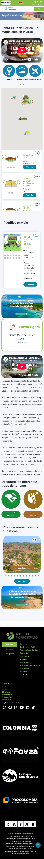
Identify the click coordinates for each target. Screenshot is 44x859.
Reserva (30, 284)
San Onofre (25, 656)
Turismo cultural (33, 514)
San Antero (25, 662)
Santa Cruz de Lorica (29, 675)
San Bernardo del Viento (31, 665)
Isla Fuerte (24, 669)
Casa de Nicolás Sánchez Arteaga (27, 209)
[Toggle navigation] (39, 9)
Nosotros (7, 683)
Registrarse (37, 2)
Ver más (29, 167)
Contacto (6, 687)
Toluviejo (24, 659)
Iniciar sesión (37, 4)
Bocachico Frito (28, 156)
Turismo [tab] (9, 649)
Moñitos (23, 672)
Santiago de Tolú (27, 647)
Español (25, 3)
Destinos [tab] (9, 645)
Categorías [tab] (9, 654)
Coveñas (24, 644)
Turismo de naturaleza (11, 514)
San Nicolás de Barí (22, 568)
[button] (31, 102)
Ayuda (4, 689)
